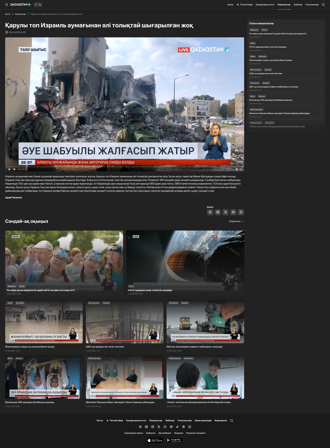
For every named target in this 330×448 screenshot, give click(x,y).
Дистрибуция (165, 433)
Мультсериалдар (203, 420)
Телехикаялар (312, 4)
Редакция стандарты (196, 433)
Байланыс (150, 433)
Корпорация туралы (134, 433)
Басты (230, 4)
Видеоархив (221, 420)
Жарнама (178, 433)
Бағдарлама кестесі (265, 4)
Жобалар (298, 4)
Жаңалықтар (283, 4)
